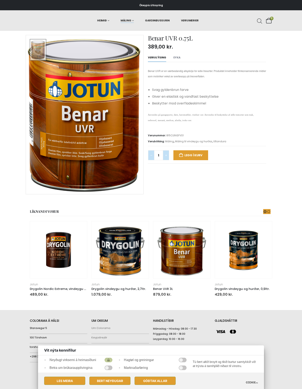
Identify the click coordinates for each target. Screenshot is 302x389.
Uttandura (219, 141)
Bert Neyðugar (110, 381)
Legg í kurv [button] (80, 228)
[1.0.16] (252, 382)
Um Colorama (100, 328)
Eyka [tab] (177, 57)
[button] (265, 211)
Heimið (102, 20)
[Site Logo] (47, 20)
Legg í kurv (193, 155)
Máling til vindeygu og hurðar (193, 141)
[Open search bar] (259, 21)
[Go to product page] (58, 250)
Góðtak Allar (155, 381)
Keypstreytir (99, 337)
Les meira (65, 381)
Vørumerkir (190, 20)
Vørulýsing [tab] (157, 57)
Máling (126, 20)
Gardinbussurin (157, 20)
